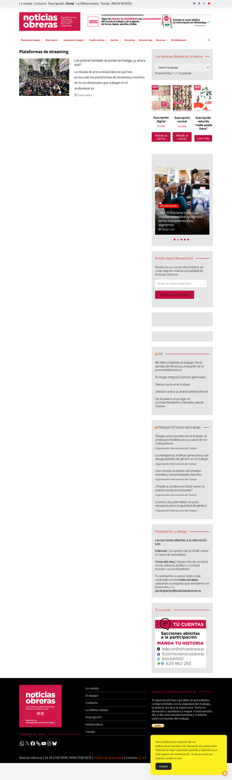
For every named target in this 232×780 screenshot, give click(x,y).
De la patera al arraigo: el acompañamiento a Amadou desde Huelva (179, 402)
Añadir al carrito (161, 137)
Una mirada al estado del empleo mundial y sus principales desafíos (178, 472)
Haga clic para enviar (174, 294)
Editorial (161, 551)
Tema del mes (145, 40)
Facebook (194, 3)
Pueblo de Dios (97, 40)
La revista (25, 3)
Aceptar (163, 766)
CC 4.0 (142, 757)
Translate (185, 73)
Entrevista (129, 40)
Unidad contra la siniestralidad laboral (181, 391)
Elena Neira (85, 95)
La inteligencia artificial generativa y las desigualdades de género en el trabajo (181, 457)
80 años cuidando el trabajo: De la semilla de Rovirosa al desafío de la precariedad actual (179, 366)
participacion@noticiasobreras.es (178, 591)
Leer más (203, 138)
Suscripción (56, 3)
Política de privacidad (108, 757)
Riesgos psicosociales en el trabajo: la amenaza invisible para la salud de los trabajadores (181, 439)
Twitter (199, 3)
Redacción (168, 229)
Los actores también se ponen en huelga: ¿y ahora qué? (109, 62)
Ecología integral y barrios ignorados (180, 377)
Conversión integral (74, 40)
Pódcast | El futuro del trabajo (179, 427)
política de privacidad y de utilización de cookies (183, 746)
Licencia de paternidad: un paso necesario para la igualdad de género (180, 504)
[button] (174, 239)
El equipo (91, 695)
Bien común (52, 40)
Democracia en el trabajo (172, 384)
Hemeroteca (94, 724)
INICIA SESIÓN (121, 3)
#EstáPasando (178, 40)
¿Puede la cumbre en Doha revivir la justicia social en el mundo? (179, 488)
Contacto (40, 3)
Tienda (105, 3)
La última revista (87, 3)
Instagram (204, 3)
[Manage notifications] (225, 773)
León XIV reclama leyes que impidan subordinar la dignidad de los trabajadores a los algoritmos (180, 218)
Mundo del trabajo (30, 40)
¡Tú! (160, 353)
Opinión (114, 40)
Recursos (160, 40)
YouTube (209, 3)
